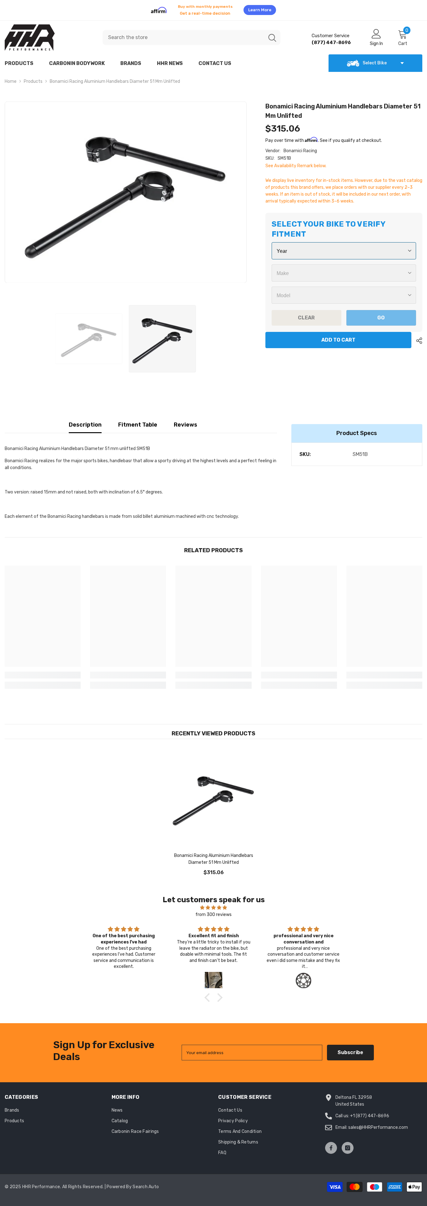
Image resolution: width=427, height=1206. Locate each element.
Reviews (185, 421)
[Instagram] (348, 1144)
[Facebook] (331, 1144)
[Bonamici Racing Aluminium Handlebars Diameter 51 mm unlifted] (213, 795)
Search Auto (146, 1183)
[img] (213, 904)
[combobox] (183, 33)
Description (85, 421)
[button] (208, 993)
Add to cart (338, 336)
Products (33, 77)
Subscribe (350, 1049)
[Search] (191, 33)
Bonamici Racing (300, 147)
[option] (213, 8)
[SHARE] (416, 336)
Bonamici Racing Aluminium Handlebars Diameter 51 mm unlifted (213, 855)
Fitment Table (137, 421)
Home (11, 77)
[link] (43, 671)
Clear (306, 314)
